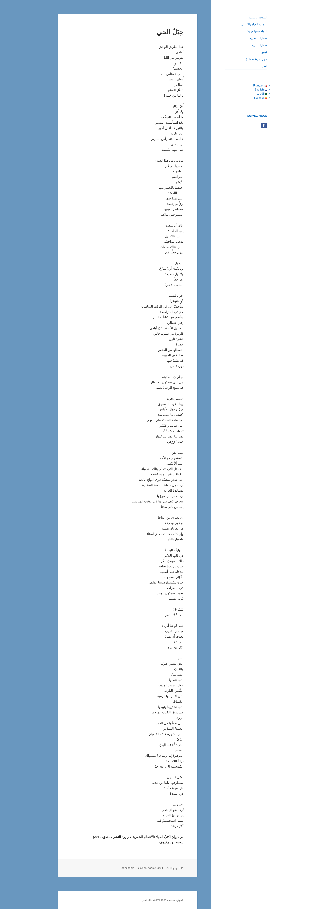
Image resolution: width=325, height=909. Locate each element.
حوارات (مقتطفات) (256, 59)
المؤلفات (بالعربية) (257, 31)
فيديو (264, 52)
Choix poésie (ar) (150, 868)
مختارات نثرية (259, 45)
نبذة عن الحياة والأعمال (254, 24)
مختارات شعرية (258, 38)
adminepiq (128, 868)
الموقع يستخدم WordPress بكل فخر (163, 900)
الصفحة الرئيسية (258, 17)
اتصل (264, 66)
